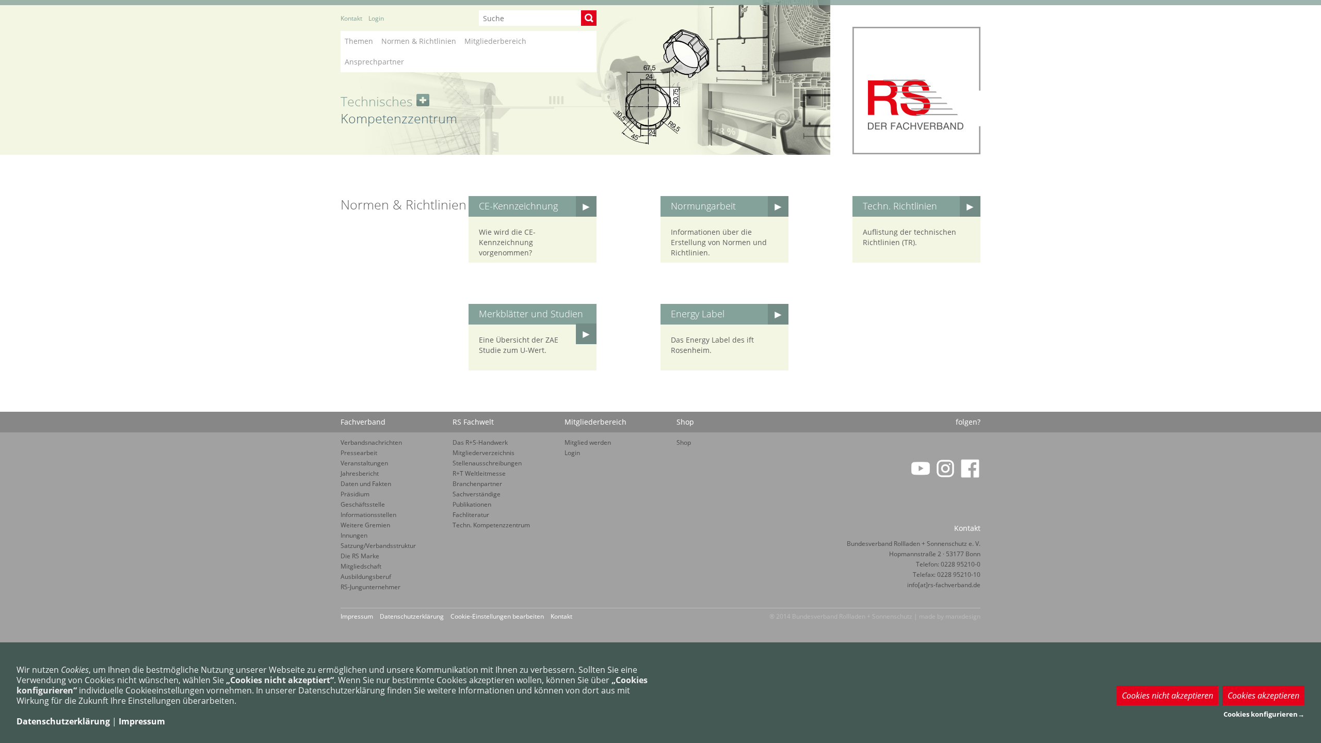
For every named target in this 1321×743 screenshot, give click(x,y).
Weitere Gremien (365, 525)
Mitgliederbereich (495, 41)
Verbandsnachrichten (371, 442)
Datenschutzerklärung (412, 616)
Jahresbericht (360, 473)
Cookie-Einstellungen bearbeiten (497, 616)
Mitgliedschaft (361, 566)
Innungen (354, 535)
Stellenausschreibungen (487, 463)
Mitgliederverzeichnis (483, 452)
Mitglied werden (588, 442)
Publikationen (472, 504)
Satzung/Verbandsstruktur (378, 545)
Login (376, 18)
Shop (683, 442)
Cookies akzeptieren (1263, 695)
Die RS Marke (360, 556)
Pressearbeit (359, 452)
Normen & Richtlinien (418, 41)
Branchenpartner (477, 483)
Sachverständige (477, 494)
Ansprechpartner (374, 62)
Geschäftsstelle (363, 504)
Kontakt (351, 18)
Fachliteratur (471, 514)
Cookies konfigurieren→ (1263, 714)
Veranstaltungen (364, 463)
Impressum (357, 616)
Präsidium (355, 494)
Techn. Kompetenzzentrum (491, 525)
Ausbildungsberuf (366, 576)
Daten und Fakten (366, 483)
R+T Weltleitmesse (479, 473)
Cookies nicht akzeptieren (1167, 695)
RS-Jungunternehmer (370, 587)
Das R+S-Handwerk (480, 442)
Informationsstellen (368, 514)
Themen (359, 41)
